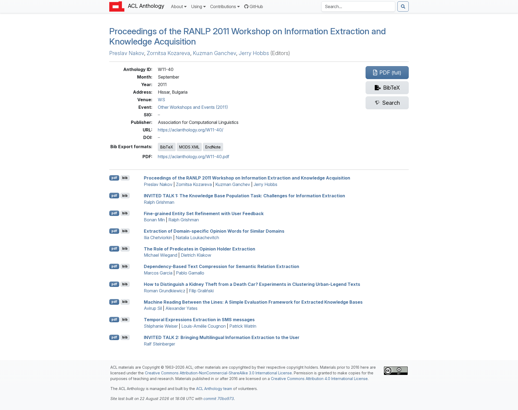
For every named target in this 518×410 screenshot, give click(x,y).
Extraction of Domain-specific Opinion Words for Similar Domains (214, 231)
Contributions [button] (223, 6)
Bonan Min (154, 219)
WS (161, 99)
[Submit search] (403, 6)
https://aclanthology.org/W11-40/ (190, 130)
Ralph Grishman (159, 202)
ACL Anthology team (214, 388)
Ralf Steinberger (159, 344)
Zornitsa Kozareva (168, 53)
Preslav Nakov (126, 53)
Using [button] (196, 6)
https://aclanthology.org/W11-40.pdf (193, 156)
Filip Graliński (201, 290)
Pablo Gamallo (190, 273)
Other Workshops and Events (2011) (193, 107)
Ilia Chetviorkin (158, 237)
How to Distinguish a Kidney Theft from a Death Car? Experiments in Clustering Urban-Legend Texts (252, 284)
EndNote (213, 147)
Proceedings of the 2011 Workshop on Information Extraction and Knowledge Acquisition (247, 36)
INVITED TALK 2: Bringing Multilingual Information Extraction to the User (221, 337)
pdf (114, 178)
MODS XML (189, 147)
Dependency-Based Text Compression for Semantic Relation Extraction (221, 266)
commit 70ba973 (218, 398)
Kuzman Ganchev (214, 53)
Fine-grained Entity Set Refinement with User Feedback (204, 213)
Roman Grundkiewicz (164, 290)
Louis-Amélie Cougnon (203, 326)
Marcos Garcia (158, 273)
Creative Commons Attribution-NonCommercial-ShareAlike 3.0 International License (218, 373)
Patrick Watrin (242, 326)
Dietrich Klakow (196, 255)
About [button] (177, 6)
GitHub (256, 6)
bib (125, 178)
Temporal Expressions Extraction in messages (199, 319)
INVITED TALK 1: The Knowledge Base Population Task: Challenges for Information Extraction (244, 195)
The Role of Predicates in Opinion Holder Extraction (199, 248)
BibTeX (166, 147)
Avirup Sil (153, 308)
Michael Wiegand (160, 255)
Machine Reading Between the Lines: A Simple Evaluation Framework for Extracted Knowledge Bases (253, 301)
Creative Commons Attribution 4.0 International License (319, 378)
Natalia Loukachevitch (197, 237)
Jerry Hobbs (254, 53)
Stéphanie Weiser (161, 326)
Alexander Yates (181, 308)
